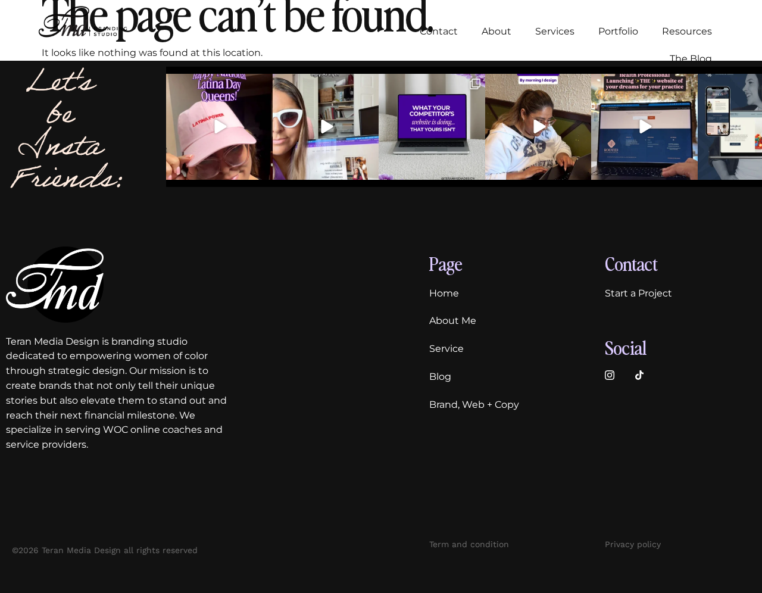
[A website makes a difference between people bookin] (326, 127)
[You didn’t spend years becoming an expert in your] (644, 127)
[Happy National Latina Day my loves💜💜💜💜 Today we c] (219, 127)
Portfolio (618, 31)
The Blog (691, 58)
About (496, 31)
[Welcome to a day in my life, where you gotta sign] (538, 127)
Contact (439, 31)
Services (554, 31)
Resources (687, 31)
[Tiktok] (639, 375)
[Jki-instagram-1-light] (609, 375)
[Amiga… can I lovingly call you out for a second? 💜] (432, 127)
